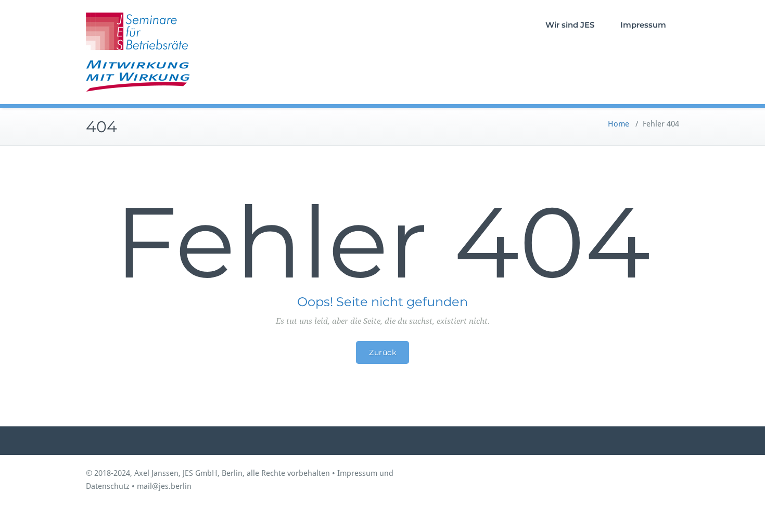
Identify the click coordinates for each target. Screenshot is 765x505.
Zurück (382, 352)
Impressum (643, 25)
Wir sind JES (569, 25)
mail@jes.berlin (164, 486)
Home (618, 124)
